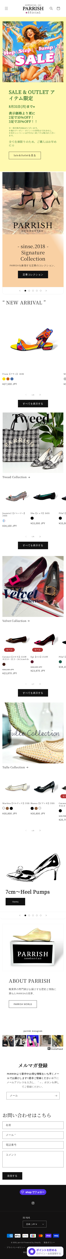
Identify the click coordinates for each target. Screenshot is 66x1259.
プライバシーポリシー (16, 1247)
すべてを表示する (33, 403)
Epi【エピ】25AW (39, 656)
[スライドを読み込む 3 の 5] (33, 291)
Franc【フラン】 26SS (13, 374)
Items (15, 901)
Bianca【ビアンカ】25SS (43, 803)
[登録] (55, 1095)
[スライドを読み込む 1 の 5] (25, 291)
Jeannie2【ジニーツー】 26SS (14, 514)
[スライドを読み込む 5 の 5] (41, 291)
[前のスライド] (19, 290)
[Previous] (7, 1041)
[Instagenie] (55, 1049)
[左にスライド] (25, 394)
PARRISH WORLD (23, 1004)
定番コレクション (33, 274)
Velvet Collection (14, 620)
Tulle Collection (13, 767)
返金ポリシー (49, 1242)
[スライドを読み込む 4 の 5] (37, 291)
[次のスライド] (46, 290)
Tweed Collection (14, 477)
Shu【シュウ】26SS (40, 513)
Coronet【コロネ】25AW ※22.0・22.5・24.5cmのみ (15, 657)
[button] (6, 8)
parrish (21, 1242)
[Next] (59, 1041)
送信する (12, 1175)
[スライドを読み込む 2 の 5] (29, 291)
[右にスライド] (40, 394)
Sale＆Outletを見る (25, 155)
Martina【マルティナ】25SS (16, 803)
